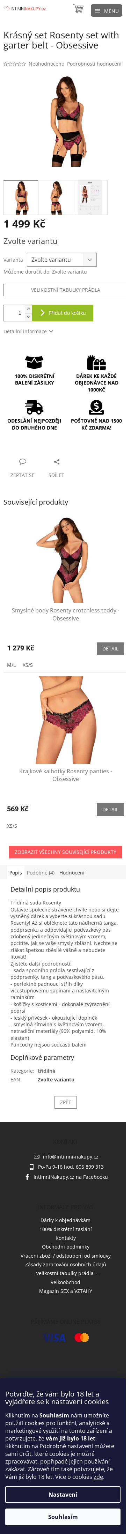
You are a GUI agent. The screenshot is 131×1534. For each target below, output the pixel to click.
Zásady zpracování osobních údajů (65, 1264)
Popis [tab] (15, 872)
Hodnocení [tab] (72, 872)
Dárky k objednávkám (65, 1220)
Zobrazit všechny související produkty (65, 852)
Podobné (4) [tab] (40, 872)
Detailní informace (25, 331)
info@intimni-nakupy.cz (71, 1156)
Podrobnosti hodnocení (94, 63)
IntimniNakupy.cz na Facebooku (71, 1177)
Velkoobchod (65, 1282)
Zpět (65, 1102)
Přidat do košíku (67, 313)
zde (98, 1477)
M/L (11, 665)
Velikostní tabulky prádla (65, 289)
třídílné (46, 1070)
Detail (110, 648)
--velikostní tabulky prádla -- (66, 1273)
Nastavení (63, 1494)
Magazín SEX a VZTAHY (65, 1291)
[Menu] (106, 10)
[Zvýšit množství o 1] (28, 309)
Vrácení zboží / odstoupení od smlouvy (66, 1255)
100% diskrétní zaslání (65, 1229)
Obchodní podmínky (65, 1246)
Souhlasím (63, 1517)
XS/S (28, 665)
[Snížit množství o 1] (28, 317)
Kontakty (66, 1238)
